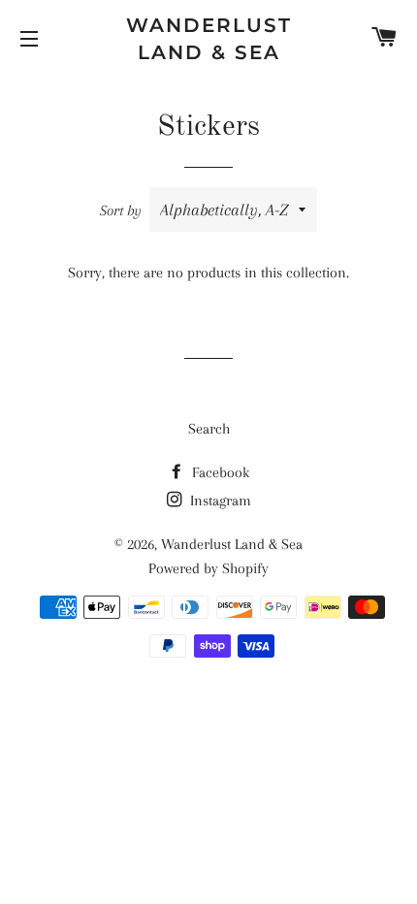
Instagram (218, 500)
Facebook (218, 472)
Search (209, 428)
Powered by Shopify (208, 568)
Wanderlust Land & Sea (209, 39)
